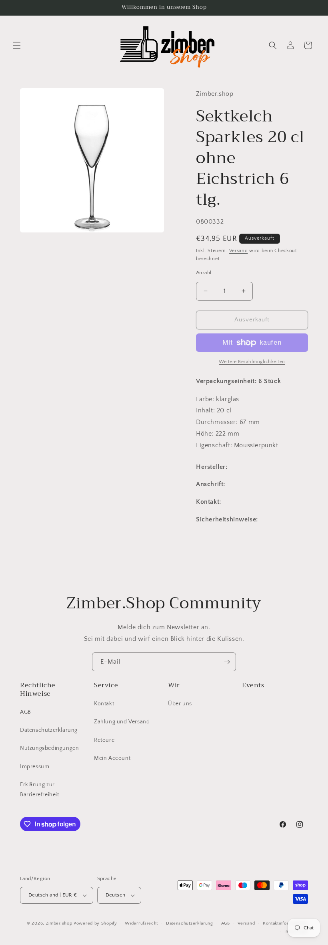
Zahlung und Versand (122, 722)
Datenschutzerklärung (49, 730)
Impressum (34, 766)
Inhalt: (206, 410)
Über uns (180, 704)
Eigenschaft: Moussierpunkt (237, 445)
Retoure (104, 740)
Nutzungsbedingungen (49, 748)
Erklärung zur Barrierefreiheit (39, 789)
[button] (17, 45)
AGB (25, 712)
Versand (238, 250)
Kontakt (104, 704)
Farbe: (206, 399)
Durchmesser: (218, 422)
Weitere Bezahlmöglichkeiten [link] (252, 361)
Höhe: (206, 433)
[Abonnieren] (227, 661)
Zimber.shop (59, 923)
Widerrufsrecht (141, 923)
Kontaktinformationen (285, 923)
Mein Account (112, 758)
